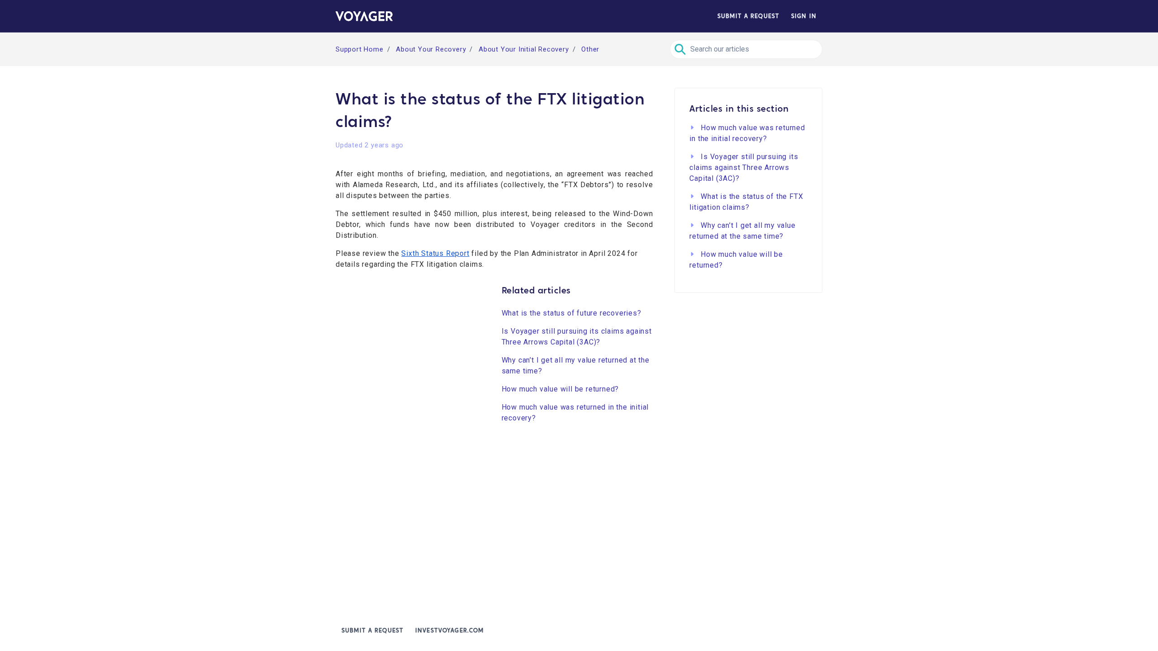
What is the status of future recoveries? (571, 313)
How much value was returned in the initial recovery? (575, 412)
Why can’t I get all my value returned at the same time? (576, 365)
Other (590, 49)
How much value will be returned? (560, 389)
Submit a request (748, 16)
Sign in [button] (803, 16)
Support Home (360, 49)
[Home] (364, 16)
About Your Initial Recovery (524, 49)
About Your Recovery (431, 49)
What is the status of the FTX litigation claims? (746, 202)
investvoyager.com (449, 630)
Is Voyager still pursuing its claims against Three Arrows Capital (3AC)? (577, 336)
